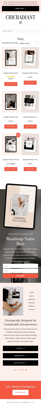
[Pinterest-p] (17, 370)
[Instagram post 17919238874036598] (25, 378)
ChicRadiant (16, 402)
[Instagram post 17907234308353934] (5, 378)
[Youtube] (26, 370)
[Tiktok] (23, 370)
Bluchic (31, 402)
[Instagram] (15, 370)
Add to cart (10, 84)
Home (5, 31)
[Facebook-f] (20, 370)
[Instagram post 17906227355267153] (15, 378)
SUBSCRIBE (20, 276)
